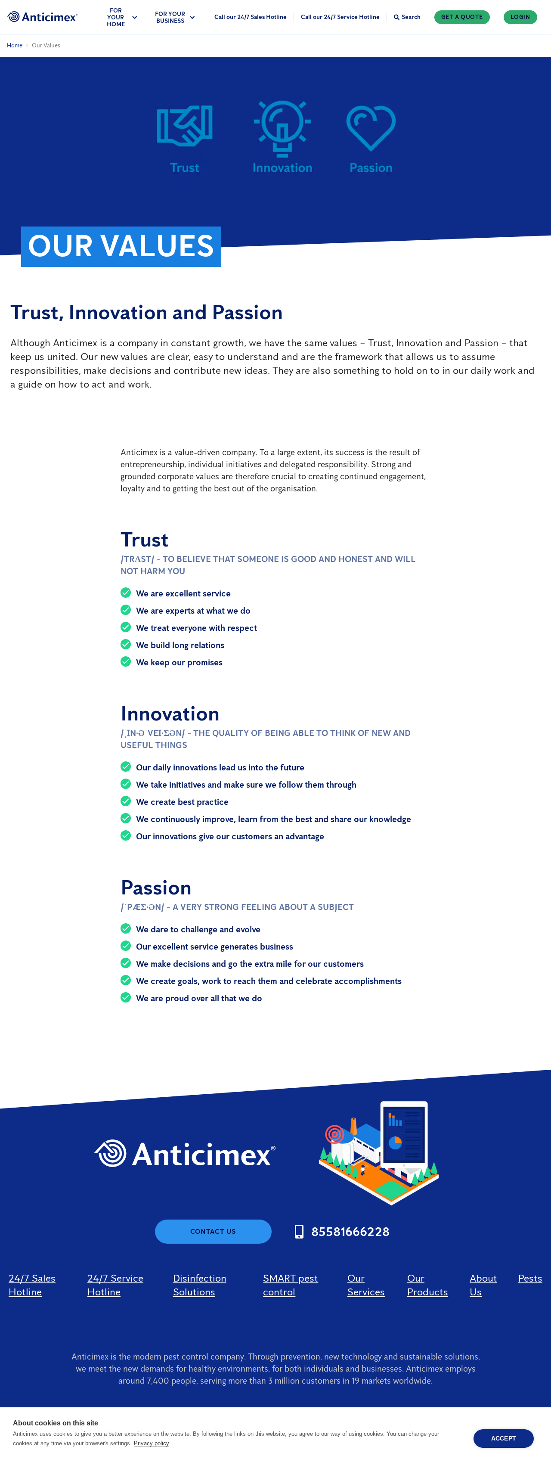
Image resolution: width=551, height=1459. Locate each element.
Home (14, 45)
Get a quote (462, 17)
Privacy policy (151, 1443)
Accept (503, 1438)
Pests (530, 1278)
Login (521, 17)
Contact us (213, 1231)
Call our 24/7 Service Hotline (340, 17)
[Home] (42, 16)
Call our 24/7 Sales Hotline (250, 17)
